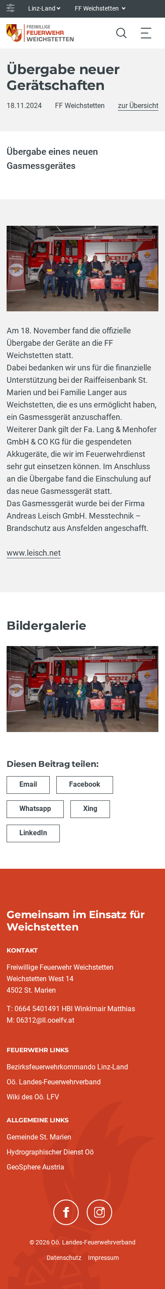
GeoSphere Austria (35, 1167)
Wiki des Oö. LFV (33, 1097)
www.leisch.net (34, 552)
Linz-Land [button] (41, 8)
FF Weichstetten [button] (97, 8)
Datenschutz (64, 1257)
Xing (90, 808)
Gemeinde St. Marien (39, 1137)
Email (28, 784)
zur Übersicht (138, 105)
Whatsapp (35, 808)
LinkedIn (33, 833)
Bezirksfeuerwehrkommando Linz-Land (67, 1067)
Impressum (103, 1257)
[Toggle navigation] (146, 33)
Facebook (84, 784)
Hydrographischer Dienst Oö (50, 1152)
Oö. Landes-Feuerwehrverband (54, 1082)
